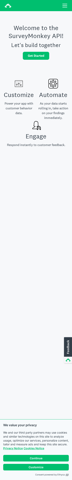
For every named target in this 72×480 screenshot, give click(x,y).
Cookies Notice (34, 448)
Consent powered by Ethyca (50, 474)
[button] (67, 350)
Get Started (36, 56)
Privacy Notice (13, 448)
